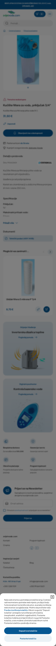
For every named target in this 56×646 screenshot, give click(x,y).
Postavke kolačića (28, 638)
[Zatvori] (52, 596)
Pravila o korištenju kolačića (16, 610)
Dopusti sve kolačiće (28, 631)
